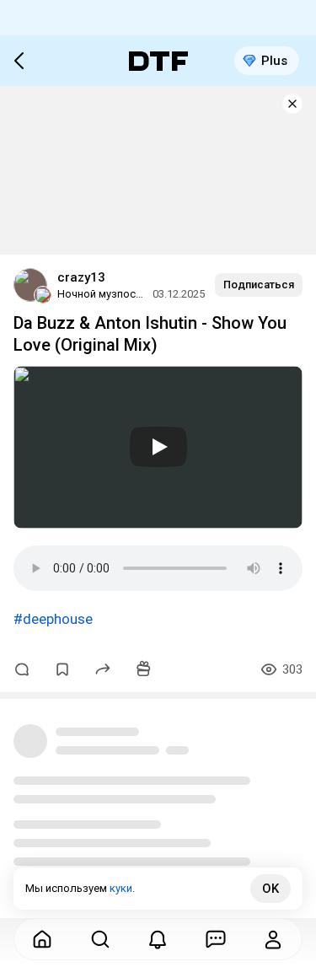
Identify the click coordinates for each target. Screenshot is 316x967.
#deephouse (53, 618)
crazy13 (81, 277)
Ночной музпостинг (102, 293)
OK (270, 888)
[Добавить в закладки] (62, 669)
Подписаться (258, 284)
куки (121, 888)
